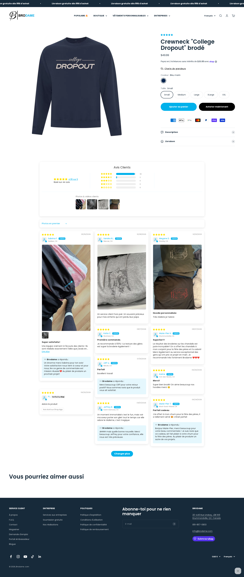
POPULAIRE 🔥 (81, 15)
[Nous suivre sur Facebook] (11, 557)
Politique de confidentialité (93, 524)
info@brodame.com (202, 531)
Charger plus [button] (122, 453)
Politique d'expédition (90, 514)
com (27, 566)
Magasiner (14, 529)
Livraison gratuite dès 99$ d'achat (54, 3)
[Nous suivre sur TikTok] (32, 557)
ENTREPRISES (160, 15)
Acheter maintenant (217, 106)
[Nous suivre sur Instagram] (18, 557)
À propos (13, 514)
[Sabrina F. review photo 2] (45, 335)
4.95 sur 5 (73, 179)
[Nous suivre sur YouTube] (25, 557)
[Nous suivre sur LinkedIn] (40, 557)
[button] (167, 34)
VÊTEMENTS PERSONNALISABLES (129, 15)
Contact (13, 524)
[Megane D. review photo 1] (177, 277)
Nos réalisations (50, 524)
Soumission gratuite (53, 519)
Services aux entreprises (55, 514)
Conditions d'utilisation (91, 519)
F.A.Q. (11, 519)
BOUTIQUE (98, 15)
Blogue (12, 544)
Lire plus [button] (46, 351)
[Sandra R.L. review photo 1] (121, 277)
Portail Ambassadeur (19, 539)
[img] (48, 234)
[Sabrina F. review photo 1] (66, 288)
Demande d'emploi (18, 534)
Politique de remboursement (94, 529)
